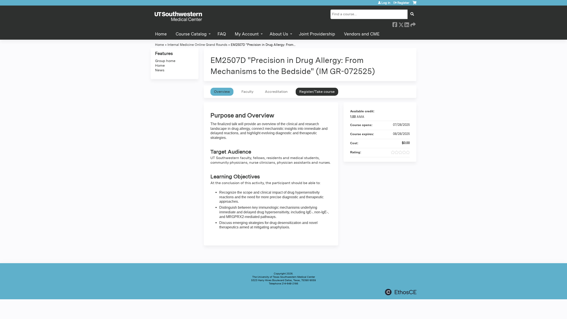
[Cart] (414, 4)
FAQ (221, 34)
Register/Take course (317, 91)
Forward (412, 24)
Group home (165, 61)
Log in (385, 2)
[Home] (178, 17)
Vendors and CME (362, 34)
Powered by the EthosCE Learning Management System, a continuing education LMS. (400, 292)
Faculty (247, 91)
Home (161, 34)
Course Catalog (191, 34)
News (159, 70)
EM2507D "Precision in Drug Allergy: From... (263, 45)
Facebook (394, 24)
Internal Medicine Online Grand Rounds (197, 45)
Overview (222, 91)
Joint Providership (317, 34)
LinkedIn (406, 24)
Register (403, 2)
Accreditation (276, 91)
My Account (247, 34)
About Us (279, 34)
